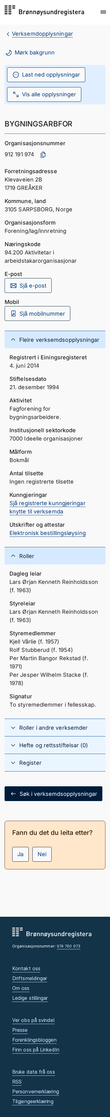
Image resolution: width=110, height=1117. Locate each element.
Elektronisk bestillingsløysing (47, 533)
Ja (20, 854)
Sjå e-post (33, 285)
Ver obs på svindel (33, 1020)
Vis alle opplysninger (49, 94)
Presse (20, 1030)
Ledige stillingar (30, 998)
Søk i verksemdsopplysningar (58, 794)
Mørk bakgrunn (35, 52)
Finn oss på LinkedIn (35, 1050)
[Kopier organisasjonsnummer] (43, 154)
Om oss (21, 988)
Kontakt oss (26, 968)
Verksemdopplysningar (42, 33)
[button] (103, 12)
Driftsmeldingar (29, 978)
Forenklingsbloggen (34, 1040)
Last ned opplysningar (51, 74)
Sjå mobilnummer (42, 313)
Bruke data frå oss (33, 1072)
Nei (42, 854)
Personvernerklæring (35, 1091)
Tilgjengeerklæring (32, 1101)
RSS (17, 1082)
